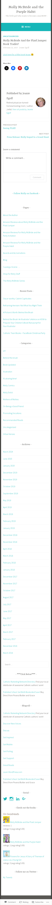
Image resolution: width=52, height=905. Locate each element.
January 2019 (9, 528)
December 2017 (10, 576)
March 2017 (8, 632)
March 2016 (8, 653)
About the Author (10, 215)
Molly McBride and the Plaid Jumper (25, 822)
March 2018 (8, 555)
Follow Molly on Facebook (26, 193)
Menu (28, 27)
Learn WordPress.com (12, 772)
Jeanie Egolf (24, 48)
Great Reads (8, 765)
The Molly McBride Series (14, 280)
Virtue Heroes (9, 434)
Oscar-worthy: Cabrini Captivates (17, 298)
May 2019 (7, 500)
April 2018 (7, 548)
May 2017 (7, 618)
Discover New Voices (12, 723)
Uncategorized (11, 36)
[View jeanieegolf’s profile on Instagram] (12, 799)
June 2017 (7, 611)
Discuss (6, 730)
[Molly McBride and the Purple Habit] (6, 842)
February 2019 (9, 521)
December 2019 (10, 472)
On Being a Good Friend (13, 406)
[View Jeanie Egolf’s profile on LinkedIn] (18, 799)
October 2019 (9, 486)
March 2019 (8, 514)
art (4, 350)
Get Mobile (8, 744)
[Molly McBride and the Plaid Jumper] (6, 822)
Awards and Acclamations (14, 253)
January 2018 (9, 569)
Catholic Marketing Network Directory (19, 681)
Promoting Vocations (12, 413)
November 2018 (10, 542)
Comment (37, 177)
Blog (5, 260)
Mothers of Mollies (11, 399)
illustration (7, 371)
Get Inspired (8, 737)
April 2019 (7, 507)
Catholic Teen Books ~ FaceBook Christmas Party (24, 333)
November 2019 (10, 479)
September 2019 (10, 493)
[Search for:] (26, 664)
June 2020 (7, 458)
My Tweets (7, 877)
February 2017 (9, 639)
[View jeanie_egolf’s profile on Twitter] (5, 799)
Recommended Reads (13, 420)
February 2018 (9, 562)
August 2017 (8, 597)
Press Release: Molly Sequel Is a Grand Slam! (28, 135)
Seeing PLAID (10, 127)
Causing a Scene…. (11, 267)
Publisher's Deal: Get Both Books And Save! (21, 692)
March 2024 (8, 451)
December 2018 (10, 535)
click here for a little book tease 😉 (18, 54)
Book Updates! (9, 364)
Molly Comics (8, 385)
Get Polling (8, 751)
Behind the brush (10, 357)
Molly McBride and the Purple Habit (25, 842)
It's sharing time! (10, 378)
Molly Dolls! (8, 392)
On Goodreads (11, 814)
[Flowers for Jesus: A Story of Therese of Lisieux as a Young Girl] (6, 856)
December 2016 (10, 646)
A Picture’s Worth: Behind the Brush (18, 312)
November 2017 (10, 583)
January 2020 (9, 465)
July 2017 (7, 604)
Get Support (8, 758)
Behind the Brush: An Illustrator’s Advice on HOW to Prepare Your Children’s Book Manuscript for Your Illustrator (25, 322)
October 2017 (9, 590)
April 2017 (7, 625)
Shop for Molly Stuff (11, 273)
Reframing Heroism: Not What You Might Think (22, 305)
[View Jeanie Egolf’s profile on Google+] (24, 799)
